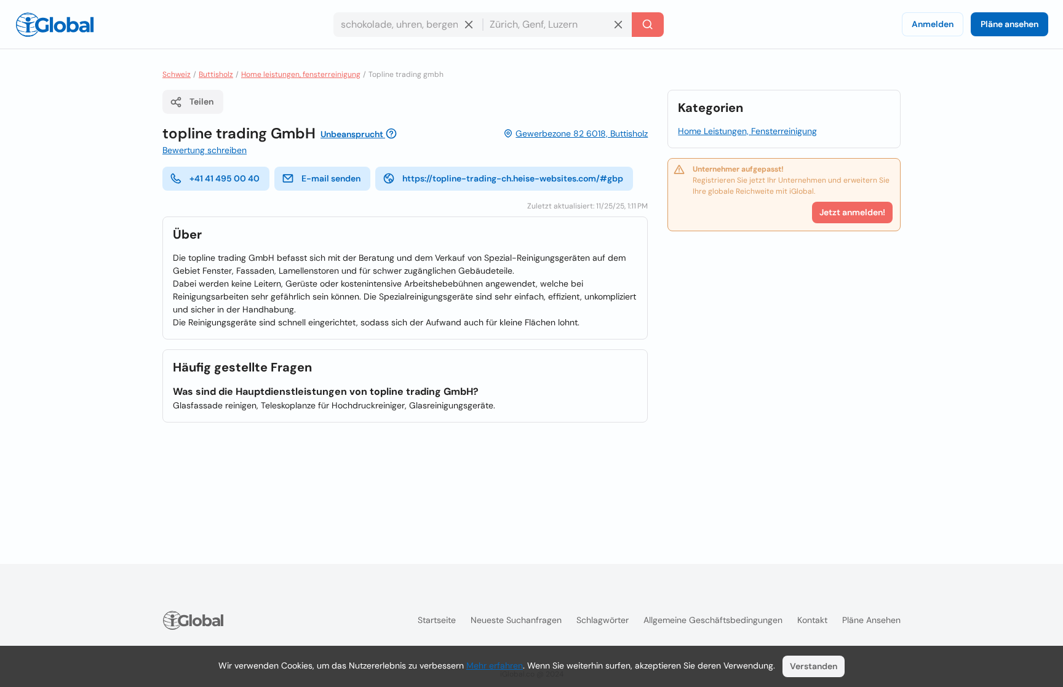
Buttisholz (216, 74)
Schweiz (176, 74)
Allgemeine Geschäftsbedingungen (712, 619)
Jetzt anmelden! (852, 212)
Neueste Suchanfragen (516, 619)
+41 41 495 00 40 (224, 178)
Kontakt (812, 619)
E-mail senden (330, 178)
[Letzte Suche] (648, 24)
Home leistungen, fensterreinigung (300, 74)
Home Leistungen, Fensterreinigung (747, 131)
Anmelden (933, 24)
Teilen (201, 101)
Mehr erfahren (494, 665)
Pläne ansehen (1009, 24)
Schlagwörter (602, 619)
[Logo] (55, 24)
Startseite (437, 619)
